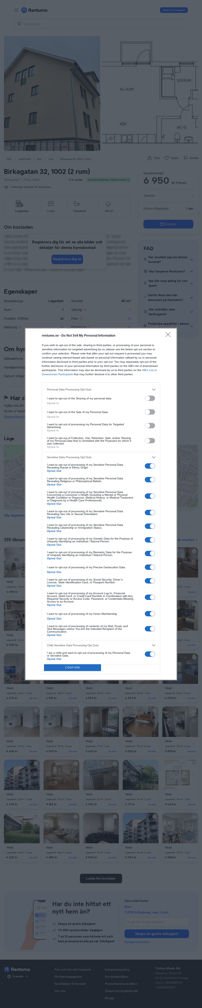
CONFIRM (72, 667)
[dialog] (101, 504)
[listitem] (101, 389)
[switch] (150, 398)
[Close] (169, 336)
